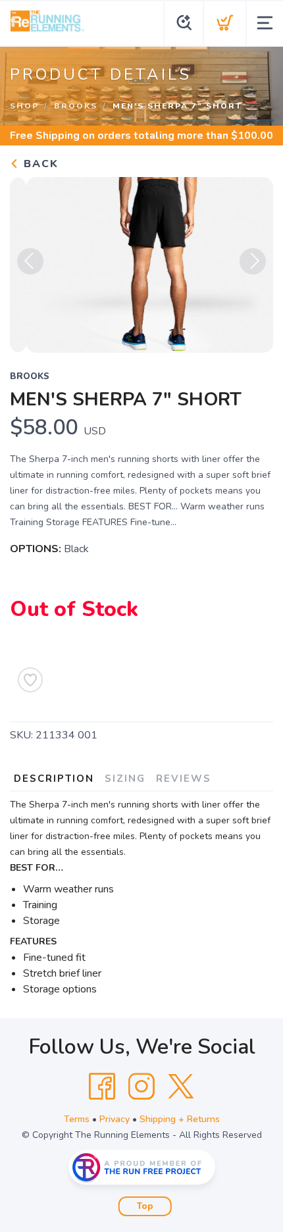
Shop (24, 106)
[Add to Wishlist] (30, 679)
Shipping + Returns (180, 1119)
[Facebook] (102, 1086)
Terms (77, 1119)
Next (253, 261)
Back (39, 164)
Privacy (114, 1119)
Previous (30, 261)
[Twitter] (181, 1086)
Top (145, 1206)
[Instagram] (141, 1086)
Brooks (75, 106)
